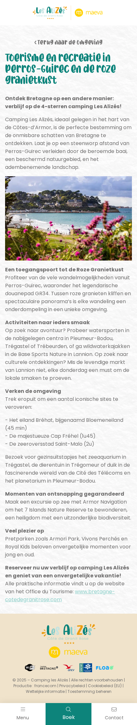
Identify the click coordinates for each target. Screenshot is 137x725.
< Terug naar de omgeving (68, 43)
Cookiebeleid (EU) (105, 685)
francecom (45, 685)
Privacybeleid (72, 685)
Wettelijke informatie (45, 691)
